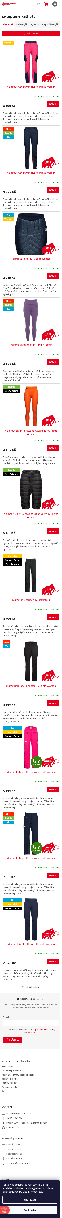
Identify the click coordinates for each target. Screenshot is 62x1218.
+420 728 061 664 (14, 1118)
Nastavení (30, 1200)
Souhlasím (30, 1210)
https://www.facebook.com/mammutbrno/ (26, 1122)
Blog (4, 1091)
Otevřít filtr (31, 33)
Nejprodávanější (50, 24)
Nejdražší (34, 24)
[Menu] (55, 4)
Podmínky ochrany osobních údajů (18, 1075)
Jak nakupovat (8, 1066)
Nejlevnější (21, 24)
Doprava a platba (10, 1079)
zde (40, 1192)
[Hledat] (38, 4)
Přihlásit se (12, 1039)
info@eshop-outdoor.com (18, 1113)
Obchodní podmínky (11, 1070)
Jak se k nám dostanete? (18, 1163)
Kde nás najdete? (14, 1158)
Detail (52, 104)
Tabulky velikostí (10, 1083)
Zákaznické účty (9, 1087)
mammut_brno (13, 1127)
